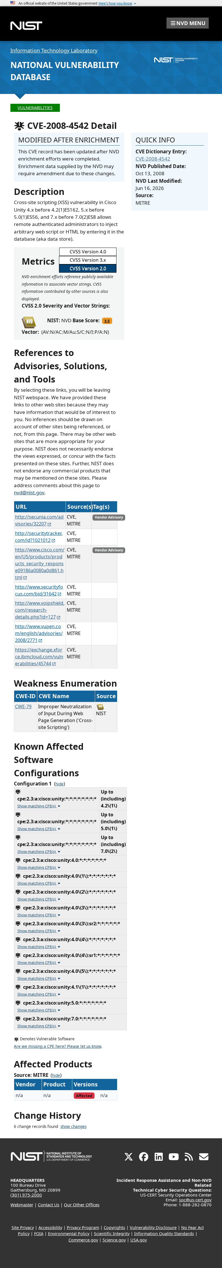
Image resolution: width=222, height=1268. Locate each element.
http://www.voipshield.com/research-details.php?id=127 (39, 610)
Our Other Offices (81, 1204)
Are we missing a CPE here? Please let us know (57, 1046)
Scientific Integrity (112, 1233)
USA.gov (138, 1240)
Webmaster (21, 1204)
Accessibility (50, 1227)
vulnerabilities (35, 107)
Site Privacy (23, 1227)
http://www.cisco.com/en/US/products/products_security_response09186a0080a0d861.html (39, 564)
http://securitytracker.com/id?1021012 (38, 536)
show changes (73, 1126)
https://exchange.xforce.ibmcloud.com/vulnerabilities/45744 (39, 657)
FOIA (38, 1233)
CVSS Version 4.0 (88, 251)
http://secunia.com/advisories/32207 (39, 520)
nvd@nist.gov (29, 492)
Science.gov (114, 1240)
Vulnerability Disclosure (153, 1227)
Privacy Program (83, 1227)
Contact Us (48, 1204)
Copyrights (114, 1227)
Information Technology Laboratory (53, 50)
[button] (187, 23)
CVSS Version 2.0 (88, 268)
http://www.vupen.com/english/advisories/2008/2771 (39, 633)
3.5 (107, 320)
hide (60, 784)
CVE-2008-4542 (153, 158)
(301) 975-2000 (26, 1195)
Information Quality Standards (164, 1233)
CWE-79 (23, 706)
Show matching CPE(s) (37, 806)
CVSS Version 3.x (88, 260)
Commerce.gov (83, 1240)
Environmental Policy (68, 1233)
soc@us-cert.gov (195, 1200)
